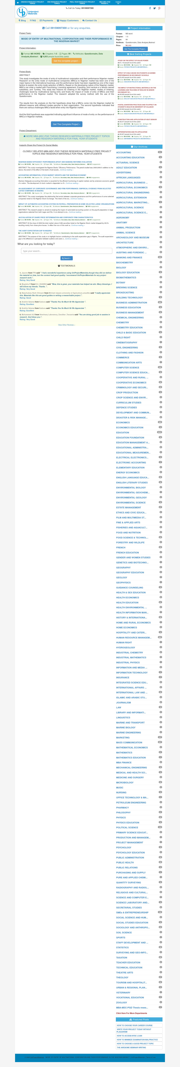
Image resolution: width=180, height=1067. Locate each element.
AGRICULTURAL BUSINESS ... (132, 182)
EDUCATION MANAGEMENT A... (133, 442)
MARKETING (123, 737)
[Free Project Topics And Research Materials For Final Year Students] (17, 2)
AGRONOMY (122, 217)
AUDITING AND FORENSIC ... (131, 252)
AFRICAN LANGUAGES (128, 177)
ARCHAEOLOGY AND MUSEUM (132, 237)
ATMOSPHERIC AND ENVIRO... (132, 247)
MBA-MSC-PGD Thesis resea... (132, 1007)
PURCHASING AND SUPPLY (131, 872)
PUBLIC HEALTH (125, 862)
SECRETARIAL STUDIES (129, 907)
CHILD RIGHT (123, 337)
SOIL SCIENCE (124, 932)
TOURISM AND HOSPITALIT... (131, 982)
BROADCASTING (125, 292)
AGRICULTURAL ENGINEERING (132, 192)
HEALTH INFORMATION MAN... (132, 612)
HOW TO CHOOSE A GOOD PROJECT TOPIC (135, 1043)
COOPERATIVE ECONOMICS (131, 382)
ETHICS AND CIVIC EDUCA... (131, 512)
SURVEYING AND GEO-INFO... (132, 952)
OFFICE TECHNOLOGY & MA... (132, 797)
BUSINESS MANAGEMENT (130, 312)
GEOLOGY (121, 577)
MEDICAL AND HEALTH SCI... (131, 772)
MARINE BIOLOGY (125, 727)
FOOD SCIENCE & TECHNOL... (132, 537)
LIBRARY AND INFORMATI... (131, 712)
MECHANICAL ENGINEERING (131, 767)
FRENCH (120, 547)
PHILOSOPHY (123, 812)
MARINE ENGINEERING (128, 732)
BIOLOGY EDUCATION (128, 272)
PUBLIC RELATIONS (127, 867)
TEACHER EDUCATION (128, 962)
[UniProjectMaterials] (41, 12)
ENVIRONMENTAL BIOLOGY (131, 487)
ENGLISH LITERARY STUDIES (132, 482)
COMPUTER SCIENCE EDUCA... (132, 372)
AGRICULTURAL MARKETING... (132, 202)
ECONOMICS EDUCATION (129, 427)
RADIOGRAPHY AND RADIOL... (132, 887)
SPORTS (120, 937)
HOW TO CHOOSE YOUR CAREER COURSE (134, 1025)
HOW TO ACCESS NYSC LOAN (129, 1035)
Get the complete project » (67, 60)
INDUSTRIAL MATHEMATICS (131, 657)
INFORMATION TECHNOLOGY (132, 672)
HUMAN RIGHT (124, 642)
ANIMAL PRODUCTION (128, 227)
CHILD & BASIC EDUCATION (131, 332)
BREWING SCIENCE (126, 287)
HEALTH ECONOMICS (127, 597)
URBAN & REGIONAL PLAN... (131, 987)
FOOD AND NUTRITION (128, 532)
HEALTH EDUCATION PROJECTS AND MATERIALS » (139, 113)
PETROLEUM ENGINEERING (131, 802)
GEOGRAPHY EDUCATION (130, 572)
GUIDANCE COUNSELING (129, 587)
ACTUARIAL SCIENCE (127, 162)
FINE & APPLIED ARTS (128, 522)
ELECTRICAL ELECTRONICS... (132, 457)
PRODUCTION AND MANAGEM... (133, 837)
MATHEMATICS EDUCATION (131, 757)
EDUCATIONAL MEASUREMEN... (133, 452)
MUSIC (119, 787)
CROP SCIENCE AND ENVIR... (132, 397)
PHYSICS (121, 817)
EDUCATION (122, 432)
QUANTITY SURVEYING (128, 882)
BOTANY (120, 282)
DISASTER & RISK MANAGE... (132, 417)
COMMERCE (122, 357)
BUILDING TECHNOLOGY (129, 297)
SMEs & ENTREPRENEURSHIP (132, 912)
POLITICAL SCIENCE (127, 827)
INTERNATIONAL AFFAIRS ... (131, 687)
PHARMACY (122, 807)
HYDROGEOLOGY (125, 647)
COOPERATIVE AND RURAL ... (132, 377)
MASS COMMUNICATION (129, 742)
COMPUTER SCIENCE (127, 367)
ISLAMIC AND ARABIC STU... (131, 697)
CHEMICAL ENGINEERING (130, 317)
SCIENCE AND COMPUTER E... (132, 897)
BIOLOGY (121, 267)
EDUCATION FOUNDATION (130, 437)
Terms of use (151, 1057)
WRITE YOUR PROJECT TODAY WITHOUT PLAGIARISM (134, 1030)
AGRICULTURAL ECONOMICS (132, 187)
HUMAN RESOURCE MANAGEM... (133, 637)
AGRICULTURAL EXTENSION (131, 197)
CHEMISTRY (122, 322)
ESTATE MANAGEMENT (128, 507)
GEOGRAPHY (123, 567)
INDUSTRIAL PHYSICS (128, 662)
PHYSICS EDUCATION (127, 822)
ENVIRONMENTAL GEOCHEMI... (133, 492)
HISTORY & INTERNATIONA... (131, 617)
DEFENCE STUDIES (126, 407)
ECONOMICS (123, 422)
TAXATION (121, 957)
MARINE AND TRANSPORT (130, 722)
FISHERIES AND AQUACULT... (131, 527)
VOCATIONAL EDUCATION (130, 997)
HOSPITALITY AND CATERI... (131, 632)
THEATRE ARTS (124, 972)
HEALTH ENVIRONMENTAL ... (131, 607)
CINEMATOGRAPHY (126, 342)
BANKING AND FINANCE (129, 257)
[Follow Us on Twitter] (154, 8)
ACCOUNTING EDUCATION (130, 157)
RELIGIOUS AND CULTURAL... (132, 892)
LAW (118, 707)
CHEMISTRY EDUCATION (129, 327)
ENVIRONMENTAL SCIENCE (131, 502)
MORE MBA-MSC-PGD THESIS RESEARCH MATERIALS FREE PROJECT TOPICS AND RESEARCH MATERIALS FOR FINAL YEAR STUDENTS (68, 137)
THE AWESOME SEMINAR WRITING (131, 1047)
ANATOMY (121, 222)
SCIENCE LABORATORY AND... (132, 902)
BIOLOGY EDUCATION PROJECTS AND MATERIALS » (140, 99)
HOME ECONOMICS (126, 627)
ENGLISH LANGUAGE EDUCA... (132, 477)
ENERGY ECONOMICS (128, 472)
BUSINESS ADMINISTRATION (131, 302)
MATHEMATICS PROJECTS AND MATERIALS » (137, 139)
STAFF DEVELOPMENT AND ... (132, 942)
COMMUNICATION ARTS (129, 362)
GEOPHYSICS (123, 582)
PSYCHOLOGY (123, 847)
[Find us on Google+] (159, 8)
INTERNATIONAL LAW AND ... (131, 692)
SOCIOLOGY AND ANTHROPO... (133, 927)
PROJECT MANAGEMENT (129, 842)
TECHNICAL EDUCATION (129, 967)
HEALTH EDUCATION (127, 602)
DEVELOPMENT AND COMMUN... (133, 412)
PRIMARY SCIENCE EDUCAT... (132, 832)
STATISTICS (122, 947)
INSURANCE (122, 677)
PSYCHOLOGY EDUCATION (130, 852)
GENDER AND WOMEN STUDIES (133, 557)
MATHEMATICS (124, 752)
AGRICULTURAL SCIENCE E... (132, 212)
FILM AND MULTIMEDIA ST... (131, 517)
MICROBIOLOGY (124, 782)
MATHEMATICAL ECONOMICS (132, 747)
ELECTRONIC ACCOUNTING (131, 462)
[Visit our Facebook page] (150, 8)
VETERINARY (123, 992)
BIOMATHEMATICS (126, 277)
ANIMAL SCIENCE (125, 232)
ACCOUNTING (123, 152)
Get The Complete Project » (66, 124)
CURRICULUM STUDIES (128, 402)
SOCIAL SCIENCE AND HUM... (132, 917)
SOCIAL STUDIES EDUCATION (132, 922)
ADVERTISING (123, 172)
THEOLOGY (122, 977)
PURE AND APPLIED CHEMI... (131, 877)
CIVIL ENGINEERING (127, 347)
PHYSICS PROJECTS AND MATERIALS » (136, 67)
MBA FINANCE (124, 762)
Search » (67, 258)
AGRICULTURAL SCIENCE (130, 207)
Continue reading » (66, 170)
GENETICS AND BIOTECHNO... (132, 562)
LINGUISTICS (123, 717)
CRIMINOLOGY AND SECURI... (132, 387)
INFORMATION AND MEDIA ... (131, 667)
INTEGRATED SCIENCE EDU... (132, 682)
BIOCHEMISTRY (124, 262)
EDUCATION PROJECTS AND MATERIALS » (137, 82)
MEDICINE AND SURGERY (130, 777)
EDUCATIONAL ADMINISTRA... (132, 447)
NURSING (121, 792)
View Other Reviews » (66, 325)
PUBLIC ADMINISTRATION (130, 857)
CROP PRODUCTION (127, 392)
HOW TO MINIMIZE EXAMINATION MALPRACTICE (137, 1039)
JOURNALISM (123, 702)
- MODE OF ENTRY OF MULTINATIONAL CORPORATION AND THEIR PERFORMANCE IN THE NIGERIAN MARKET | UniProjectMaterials (87, 1057)
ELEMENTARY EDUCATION (130, 467)
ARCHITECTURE (125, 242)
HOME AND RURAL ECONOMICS (133, 622)
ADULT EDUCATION (126, 167)
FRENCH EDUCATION (127, 552)
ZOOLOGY (121, 1002)
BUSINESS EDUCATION (128, 307)
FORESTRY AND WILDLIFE (130, 542)
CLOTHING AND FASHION (129, 352)
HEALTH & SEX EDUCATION (131, 592)
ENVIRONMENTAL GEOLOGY (131, 497)
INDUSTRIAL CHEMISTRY (129, 652)
